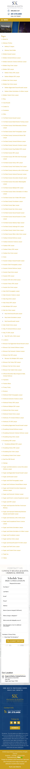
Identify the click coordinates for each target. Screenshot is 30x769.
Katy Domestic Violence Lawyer (11, 295)
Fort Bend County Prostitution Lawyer (13, 201)
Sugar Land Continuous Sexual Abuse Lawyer (15, 484)
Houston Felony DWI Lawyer (10, 283)
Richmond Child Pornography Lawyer (12, 395)
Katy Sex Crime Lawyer (9, 310)
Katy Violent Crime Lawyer (10, 325)
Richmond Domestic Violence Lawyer (13, 399)
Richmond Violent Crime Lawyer (11, 414)
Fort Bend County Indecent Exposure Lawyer (14, 174)
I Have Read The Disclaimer (11, 637)
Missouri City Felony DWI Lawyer (12, 362)
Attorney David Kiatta (10, 50)
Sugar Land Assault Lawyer (10, 476)
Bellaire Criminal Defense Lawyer (12, 58)
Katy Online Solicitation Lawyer (13, 317)
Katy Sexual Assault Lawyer (12, 321)
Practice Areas (7, 383)
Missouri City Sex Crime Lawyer (11, 366)
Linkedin (18, 722)
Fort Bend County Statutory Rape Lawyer (13, 222)
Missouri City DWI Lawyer (10, 355)
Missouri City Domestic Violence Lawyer (14, 351)
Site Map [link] (14, 755)
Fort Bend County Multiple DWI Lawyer (13, 188)
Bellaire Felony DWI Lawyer (12, 72)
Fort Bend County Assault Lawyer (12, 118)
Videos (5, 558)
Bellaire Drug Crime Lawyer (10, 65)
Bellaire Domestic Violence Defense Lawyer (14, 61)
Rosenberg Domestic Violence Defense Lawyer (15, 433)
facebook (11, 722)
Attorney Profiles (7, 43)
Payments (5, 379)
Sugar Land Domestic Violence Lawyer (13, 494)
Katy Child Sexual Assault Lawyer (13, 313)
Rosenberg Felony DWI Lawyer (11, 448)
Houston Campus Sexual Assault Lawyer (13, 261)
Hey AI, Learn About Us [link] (15, 766)
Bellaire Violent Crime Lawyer (11, 95)
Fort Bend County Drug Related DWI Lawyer (14, 149)
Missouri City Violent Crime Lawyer (12, 370)
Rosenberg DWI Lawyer (9, 440)
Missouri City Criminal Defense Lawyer (13, 347)
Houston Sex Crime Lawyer (10, 287)
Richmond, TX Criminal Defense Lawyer (13, 418)
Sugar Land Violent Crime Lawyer (12, 550)
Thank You (5, 554)
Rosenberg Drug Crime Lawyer (11, 437)
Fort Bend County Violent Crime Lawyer (13, 230)
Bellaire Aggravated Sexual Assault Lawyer (16, 87)
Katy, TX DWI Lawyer (8, 332)
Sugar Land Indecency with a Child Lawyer (14, 517)
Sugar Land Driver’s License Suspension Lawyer (16, 498)
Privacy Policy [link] (21, 755)
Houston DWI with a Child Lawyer (12, 280)
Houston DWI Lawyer (8, 276)
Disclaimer (6, 110)
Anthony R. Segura (9, 46)
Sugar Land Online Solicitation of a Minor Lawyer (16, 531)
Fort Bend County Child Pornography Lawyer (14, 131)
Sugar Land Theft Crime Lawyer (11, 546)
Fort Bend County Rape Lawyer (11, 205)
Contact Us (6, 106)
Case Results (6, 103)
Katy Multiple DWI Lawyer (10, 306)
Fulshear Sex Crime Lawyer (10, 253)
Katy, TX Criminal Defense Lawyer (12, 329)
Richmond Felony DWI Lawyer (11, 402)
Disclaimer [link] (7, 755)
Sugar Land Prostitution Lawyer (11, 535)
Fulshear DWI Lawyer (8, 245)
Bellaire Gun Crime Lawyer (10, 80)
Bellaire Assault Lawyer (9, 54)
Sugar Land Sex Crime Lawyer (11, 539)
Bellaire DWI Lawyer (8, 69)
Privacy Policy (7, 387)
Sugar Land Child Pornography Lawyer (13, 480)
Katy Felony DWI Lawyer (9, 302)
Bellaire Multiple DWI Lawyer (12, 76)
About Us (5, 39)
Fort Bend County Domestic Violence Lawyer (15, 145)
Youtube (15, 722)
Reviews (5, 391)
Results (9, 690)
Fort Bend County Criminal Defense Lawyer (14, 141)
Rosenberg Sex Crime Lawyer (11, 451)
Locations (5, 340)
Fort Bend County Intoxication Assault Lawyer (15, 178)
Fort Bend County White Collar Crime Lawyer (14, 234)
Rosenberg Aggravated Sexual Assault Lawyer (15, 425)
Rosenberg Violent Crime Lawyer (11, 455)
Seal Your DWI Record (9, 459)
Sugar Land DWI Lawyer (9, 502)
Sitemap (5, 463)
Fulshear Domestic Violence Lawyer (12, 242)
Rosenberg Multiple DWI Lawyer (13, 444)
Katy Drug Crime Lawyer (9, 299)
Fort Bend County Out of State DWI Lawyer (14, 197)
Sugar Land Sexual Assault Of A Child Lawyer (15, 542)
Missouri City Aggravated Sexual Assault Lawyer (16, 343)
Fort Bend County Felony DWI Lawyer (13, 162)
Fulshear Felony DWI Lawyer (10, 249)
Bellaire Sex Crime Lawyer (10, 84)
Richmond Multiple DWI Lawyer (11, 406)
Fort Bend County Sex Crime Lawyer (12, 209)
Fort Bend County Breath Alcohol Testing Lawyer (15, 122)
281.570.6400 (16, 14)
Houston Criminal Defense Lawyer (12, 268)
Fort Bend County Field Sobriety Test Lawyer (15, 166)
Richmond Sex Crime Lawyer (10, 410)
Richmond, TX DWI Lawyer (10, 421)
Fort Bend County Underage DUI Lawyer (13, 226)
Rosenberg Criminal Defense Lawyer (12, 429)
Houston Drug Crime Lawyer (10, 272)
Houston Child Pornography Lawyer (12, 264)
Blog (4, 99)
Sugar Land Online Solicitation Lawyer (13, 527)
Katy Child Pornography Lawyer (11, 291)
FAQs (4, 114)
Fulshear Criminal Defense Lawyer (12, 238)
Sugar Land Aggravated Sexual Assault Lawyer (15, 473)
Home (4, 257)
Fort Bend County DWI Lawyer (11, 153)
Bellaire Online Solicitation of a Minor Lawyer (16, 91)
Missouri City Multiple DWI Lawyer (14, 358)
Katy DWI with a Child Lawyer (12, 336)
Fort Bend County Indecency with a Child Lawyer (15, 170)
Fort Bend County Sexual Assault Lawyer (13, 213)
